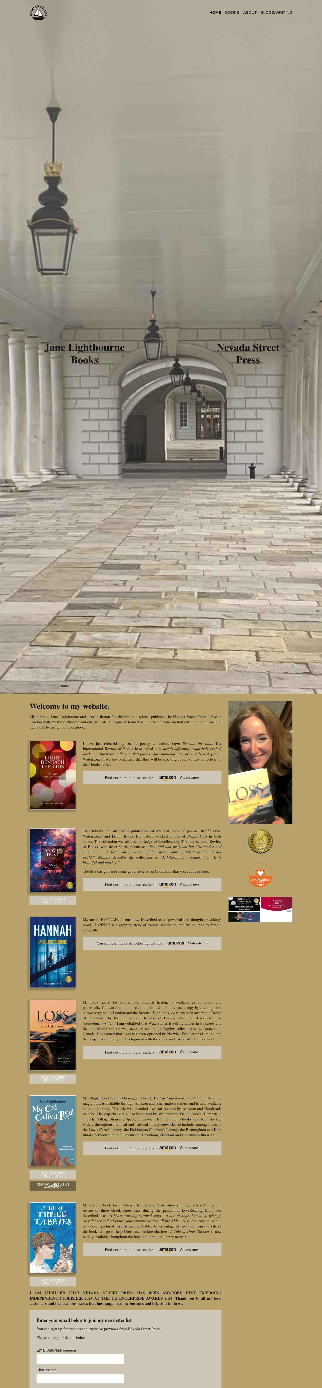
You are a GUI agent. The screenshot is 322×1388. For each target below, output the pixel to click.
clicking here (210, 1007)
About (250, 12)
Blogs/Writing (276, 12)
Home (215, 12)
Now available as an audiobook (53, 1186)
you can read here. (194, 871)
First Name (46, 1370)
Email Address (56, 1350)
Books (232, 12)
